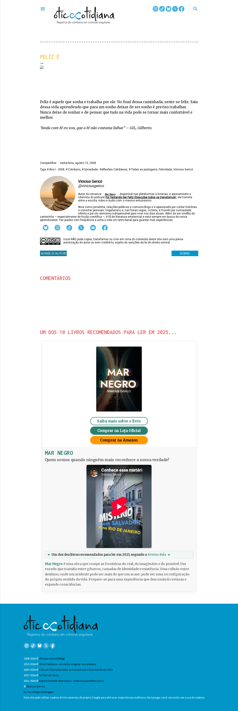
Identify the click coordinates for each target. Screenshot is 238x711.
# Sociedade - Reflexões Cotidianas (104, 169)
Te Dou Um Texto (49, 675)
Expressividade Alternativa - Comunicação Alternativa (71, 680)
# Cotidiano (73, 169)
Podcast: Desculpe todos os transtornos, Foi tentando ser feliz (76, 669)
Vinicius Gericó (183, 169)
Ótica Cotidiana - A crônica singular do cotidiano (67, 664)
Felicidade (165, 169)
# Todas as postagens (143, 169)
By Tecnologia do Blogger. (39, 691)
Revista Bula (157, 555)
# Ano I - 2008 (55, 169)
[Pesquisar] (195, 9)
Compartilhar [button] (48, 163)
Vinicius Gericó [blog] (52, 658)
